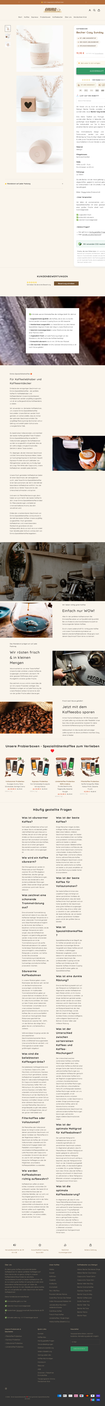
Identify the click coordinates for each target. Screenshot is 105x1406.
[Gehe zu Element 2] (8, 36)
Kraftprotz (53, 1284)
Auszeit (51, 1273)
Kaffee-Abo (42, 1337)
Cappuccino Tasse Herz (85, 1280)
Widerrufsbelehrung (45, 1351)
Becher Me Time (83, 1308)
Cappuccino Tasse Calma (86, 1276)
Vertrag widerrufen (44, 1355)
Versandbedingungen (45, 1344)
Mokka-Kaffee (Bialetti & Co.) (59, 1322)
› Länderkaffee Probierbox (14, 1347)
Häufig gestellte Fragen (46, 1341)
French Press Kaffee (56, 1314)
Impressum (42, 1362)
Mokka (51, 1269)
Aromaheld (53, 1287)
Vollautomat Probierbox (15, 781)
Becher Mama (82, 1312)
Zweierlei (52, 1280)
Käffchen (52, 1276)
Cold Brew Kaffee (55, 1311)
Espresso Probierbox (40, 781)
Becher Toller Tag (83, 1305)
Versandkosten (99, 53)
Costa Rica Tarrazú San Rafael (60, 1298)
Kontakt (40, 1334)
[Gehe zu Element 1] (8, 28)
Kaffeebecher (57, 17)
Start (20, 17)
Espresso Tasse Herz (84, 1291)
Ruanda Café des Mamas (58, 1294)
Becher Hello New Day (85, 1284)
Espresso (34, 17)
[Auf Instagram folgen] (6, 1389)
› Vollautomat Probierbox (14, 1343)
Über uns (68, 17)
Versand (19, 1310)
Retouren (41, 1366)
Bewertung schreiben (66, 283)
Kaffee (26, 17)
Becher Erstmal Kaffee (85, 1287)
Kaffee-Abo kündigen (45, 1358)
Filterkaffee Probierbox (90, 781)
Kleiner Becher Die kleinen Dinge (88, 1269)
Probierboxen (45, 17)
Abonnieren (79, 1349)
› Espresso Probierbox (12, 1340)
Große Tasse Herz (83, 1301)
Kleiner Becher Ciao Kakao (86, 1273)
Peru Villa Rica (54, 1291)
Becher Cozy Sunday (84, 1294)
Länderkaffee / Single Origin (59, 1318)
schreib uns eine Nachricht (91, 234)
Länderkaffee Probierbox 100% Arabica (65, 783)
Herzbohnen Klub (80, 17)
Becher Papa (81, 1315)
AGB (39, 1369)
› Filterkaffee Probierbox (13, 1336)
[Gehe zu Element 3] (8, 45)
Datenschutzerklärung (46, 1348)
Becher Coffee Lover (84, 1298)
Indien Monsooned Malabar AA (60, 1301)
